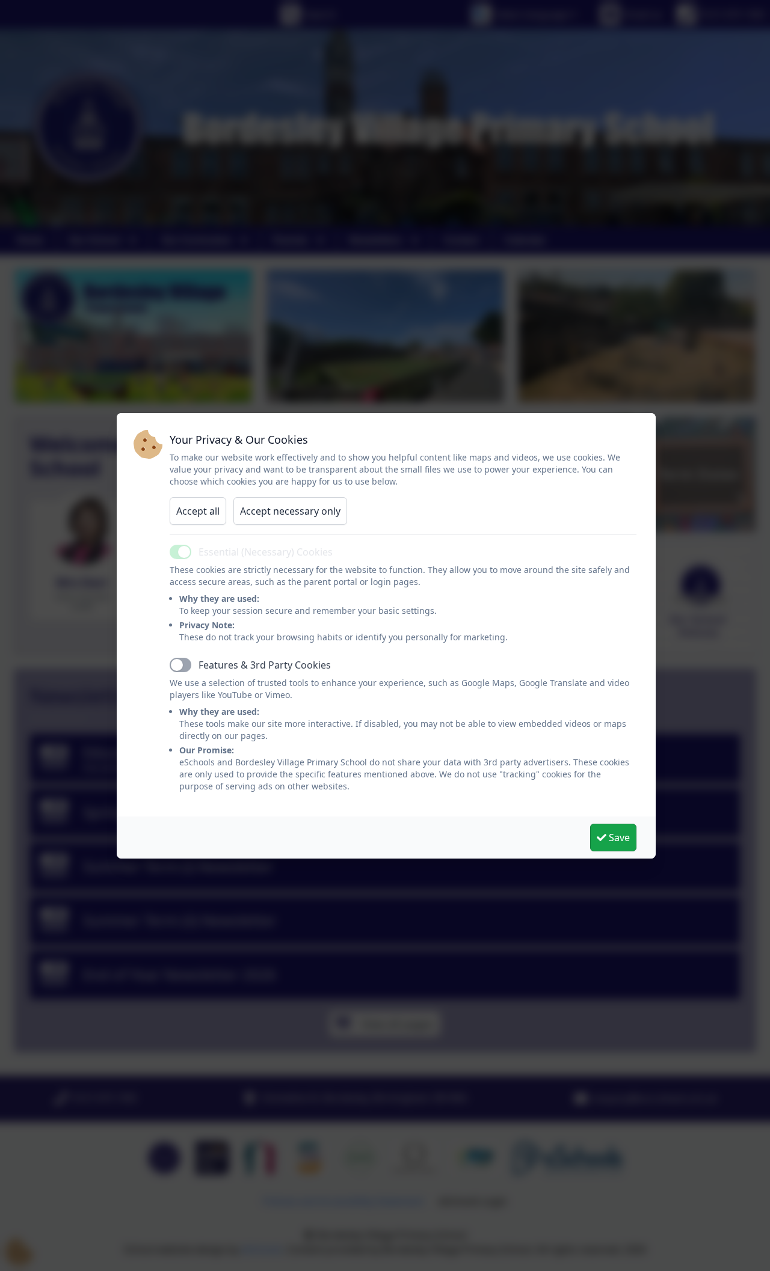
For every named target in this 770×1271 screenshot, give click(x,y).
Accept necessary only (290, 511)
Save (618, 837)
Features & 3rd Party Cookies (265, 665)
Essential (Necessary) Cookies (266, 552)
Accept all (198, 511)
